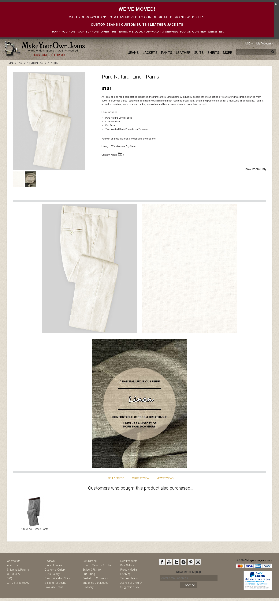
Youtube (169, 562)
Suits (199, 53)
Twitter (176, 562)
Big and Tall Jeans (55, 582)
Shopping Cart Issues (95, 582)
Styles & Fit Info (92, 569)
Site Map (125, 574)
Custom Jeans (104, 24)
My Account (263, 43)
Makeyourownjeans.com (258, 560)
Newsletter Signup (188, 572)
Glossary (88, 587)
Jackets (150, 53)
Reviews (50, 560)
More (227, 53)
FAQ (9, 578)
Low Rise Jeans (54, 587)
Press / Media (128, 569)
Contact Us (13, 560)
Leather (183, 53)
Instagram (198, 562)
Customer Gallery (55, 569)
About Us (12, 565)
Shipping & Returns (18, 569)
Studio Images (53, 565)
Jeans (133, 53)
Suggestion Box (129, 587)
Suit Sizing (89, 574)
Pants (166, 53)
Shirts (213, 53)
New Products (128, 560)
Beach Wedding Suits (57, 578)
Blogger (183, 562)
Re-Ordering (90, 560)
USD (248, 43)
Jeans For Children (131, 582)
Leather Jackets (166, 24)
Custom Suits (134, 24)
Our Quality (13, 574)
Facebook (162, 562)
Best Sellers (127, 565)
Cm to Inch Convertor (95, 578)
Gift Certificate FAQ (18, 582)
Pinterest (191, 562)
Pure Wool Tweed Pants (34, 528)
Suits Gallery (52, 574)
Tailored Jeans (129, 578)
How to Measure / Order (97, 565)
